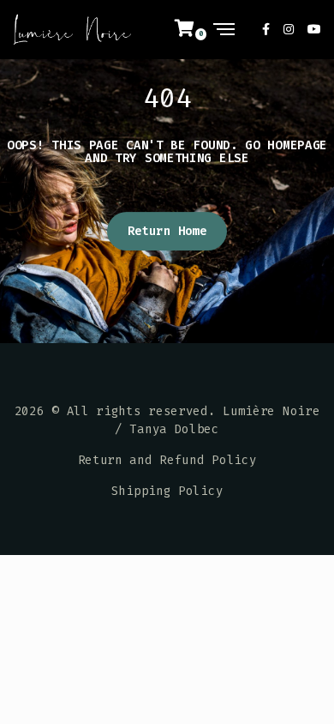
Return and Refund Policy (167, 460)
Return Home (167, 231)
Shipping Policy (167, 491)
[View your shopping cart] (194, 29)
